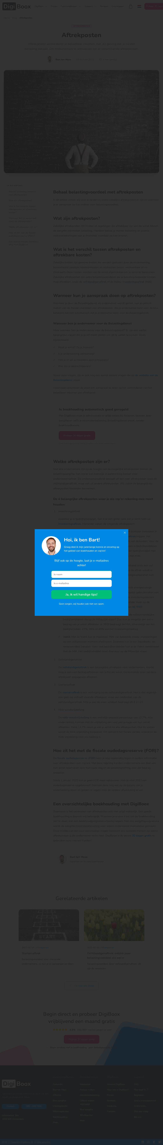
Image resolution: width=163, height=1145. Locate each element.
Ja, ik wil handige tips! (81, 594)
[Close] (124, 532)
